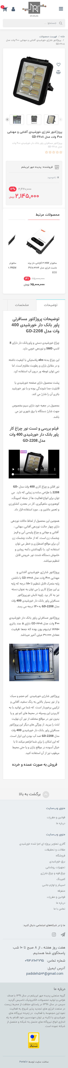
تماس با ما (59, 909)
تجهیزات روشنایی (55, 867)
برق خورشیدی (57, 861)
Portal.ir (23, 1062)
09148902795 (34, 960)
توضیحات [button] (50, 305)
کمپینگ (60, 879)
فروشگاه (60, 855)
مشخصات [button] (22, 305)
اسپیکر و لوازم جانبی (53, 885)
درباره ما (60, 823)
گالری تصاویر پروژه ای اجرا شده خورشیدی (42, 844)
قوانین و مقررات (56, 817)
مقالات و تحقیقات (55, 850)
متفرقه (61, 891)
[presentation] (61, 119)
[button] (7, 9)
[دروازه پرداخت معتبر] (33, 1040)
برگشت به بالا (30, 794)
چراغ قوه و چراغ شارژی (52, 873)
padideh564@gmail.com (44, 973)
